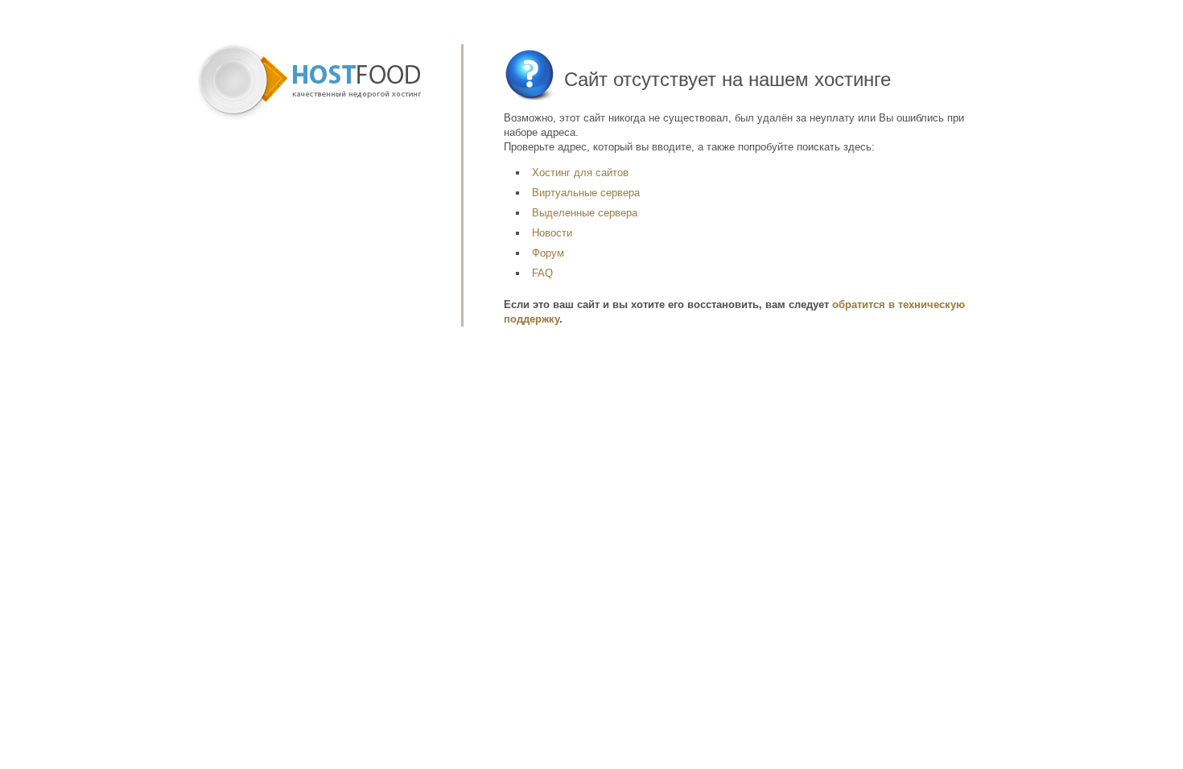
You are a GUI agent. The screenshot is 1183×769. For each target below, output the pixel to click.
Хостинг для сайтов (580, 173)
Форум (548, 253)
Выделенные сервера (584, 213)
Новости (552, 233)
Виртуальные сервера (586, 193)
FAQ (542, 273)
